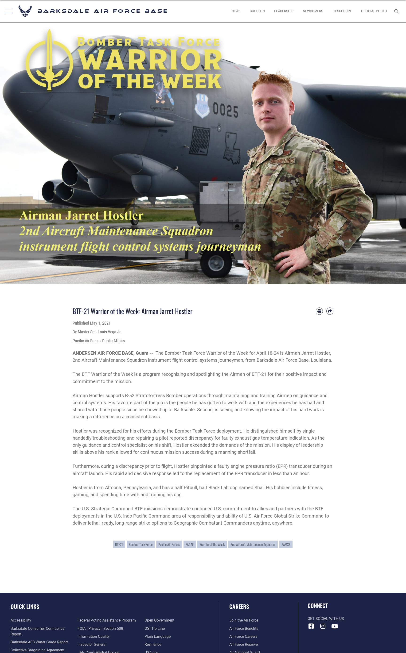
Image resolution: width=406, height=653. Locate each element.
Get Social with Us (326, 618)
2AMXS (285, 544)
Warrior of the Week (212, 544)
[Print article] (319, 311)
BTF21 (119, 544)
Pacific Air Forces (169, 544)
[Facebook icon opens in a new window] (311, 626)
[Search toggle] (397, 11)
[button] (7, 11)
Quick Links (25, 606)
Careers (239, 606)
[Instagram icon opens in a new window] (322, 626)
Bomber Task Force (140, 544)
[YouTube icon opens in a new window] (334, 626)
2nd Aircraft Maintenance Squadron (253, 544)
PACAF (190, 544)
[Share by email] (329, 311)
